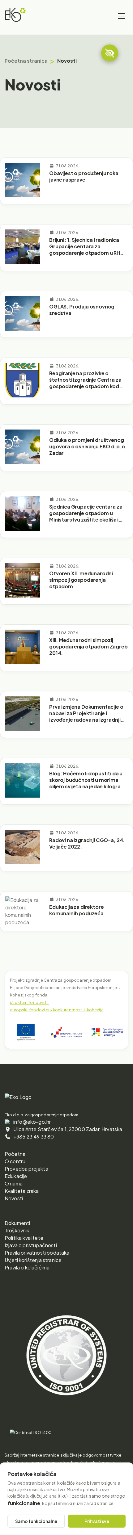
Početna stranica (26, 60)
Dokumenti (17, 1223)
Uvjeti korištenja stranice (33, 1260)
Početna (15, 1154)
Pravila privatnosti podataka (37, 1252)
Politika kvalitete (24, 1238)
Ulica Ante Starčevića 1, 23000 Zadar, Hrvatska (67, 1129)
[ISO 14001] (31, 1432)
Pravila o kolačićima (27, 1267)
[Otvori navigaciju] (121, 16)
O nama (14, 1183)
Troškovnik (17, 1230)
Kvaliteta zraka (22, 1191)
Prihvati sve (96, 1521)
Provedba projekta (26, 1168)
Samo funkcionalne (36, 1521)
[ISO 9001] (66, 1415)
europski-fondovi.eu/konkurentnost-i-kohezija (57, 1009)
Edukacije (16, 1176)
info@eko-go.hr (32, 1121)
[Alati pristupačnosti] (109, 52)
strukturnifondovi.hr (29, 1002)
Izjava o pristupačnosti (31, 1245)
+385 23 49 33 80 (33, 1136)
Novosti (14, 1198)
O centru (15, 1161)
